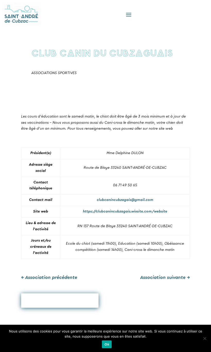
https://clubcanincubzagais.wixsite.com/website (125, 211)
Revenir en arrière (60, 300)
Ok (106, 344)
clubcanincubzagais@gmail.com (125, 200)
